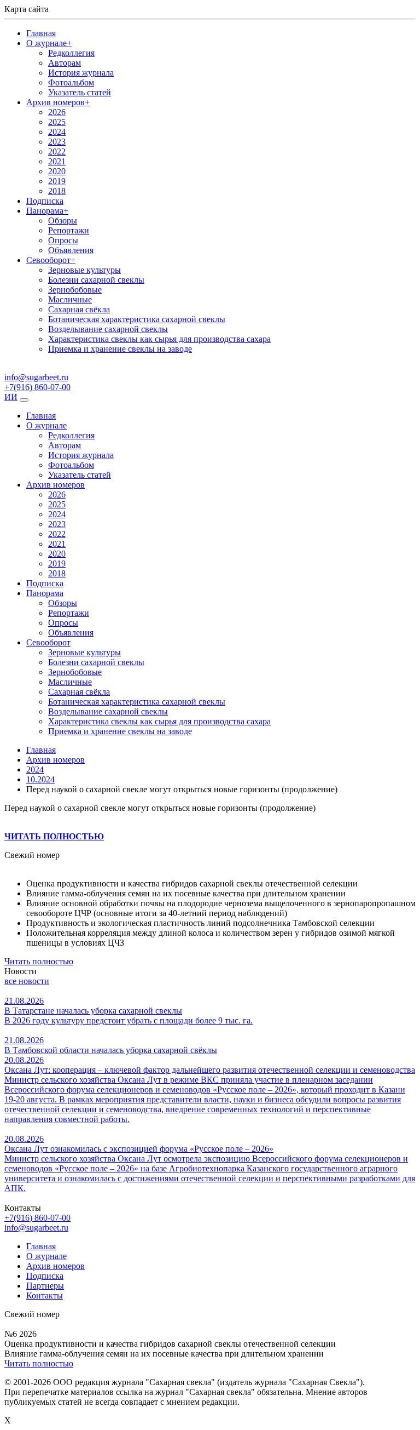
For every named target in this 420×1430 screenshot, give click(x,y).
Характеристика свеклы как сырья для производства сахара (159, 339)
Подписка (44, 200)
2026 (57, 112)
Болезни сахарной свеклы (96, 279)
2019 (57, 181)
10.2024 (40, 779)
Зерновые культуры (84, 269)
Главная (41, 33)
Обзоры (62, 220)
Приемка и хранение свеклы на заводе (120, 348)
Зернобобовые (75, 289)
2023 (57, 141)
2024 (57, 131)
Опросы (63, 240)
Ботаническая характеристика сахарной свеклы (136, 319)
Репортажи (68, 230)
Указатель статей (79, 92)
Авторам (64, 62)
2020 (57, 171)
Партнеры (45, 1285)
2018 (57, 191)
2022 (57, 151)
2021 (57, 161)
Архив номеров (58, 102)
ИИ (11, 397)
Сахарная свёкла (79, 309)
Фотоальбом (71, 82)
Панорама (47, 210)
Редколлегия (71, 53)
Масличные (70, 299)
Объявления (71, 250)
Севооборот (50, 260)
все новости (26, 981)
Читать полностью (38, 961)
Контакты (44, 1295)
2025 (57, 122)
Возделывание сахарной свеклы (108, 329)
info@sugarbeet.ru (36, 1227)
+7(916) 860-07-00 (37, 1217)
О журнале (49, 43)
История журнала (81, 72)
